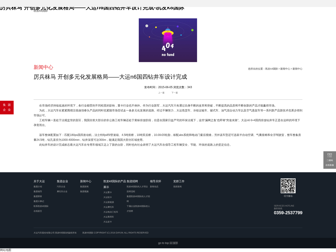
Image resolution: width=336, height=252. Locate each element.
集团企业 (116, 13)
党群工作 (229, 13)
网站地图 (5, 250)
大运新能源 (108, 202)
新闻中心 (134, 13)
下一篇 (175, 92)
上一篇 (161, 92)
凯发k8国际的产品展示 (163, 13)
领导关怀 (210, 13)
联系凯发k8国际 (41, 206)
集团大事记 (39, 201)
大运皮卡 (107, 222)
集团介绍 (38, 186)
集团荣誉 (38, 196)
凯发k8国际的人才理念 (137, 186)
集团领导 (38, 191)
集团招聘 (192, 13)
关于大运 (97, 13)
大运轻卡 (107, 197)
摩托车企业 (62, 191)
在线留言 (38, 211)
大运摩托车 (108, 207)
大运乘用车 (108, 217)
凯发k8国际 (41, 10)
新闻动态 (154, 186)
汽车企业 (61, 186)
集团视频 (84, 191)
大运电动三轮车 (110, 212)
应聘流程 (131, 191)
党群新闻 (177, 186)
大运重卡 (107, 192)
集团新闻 (84, 186)
